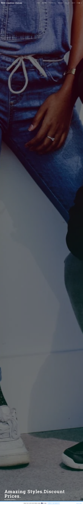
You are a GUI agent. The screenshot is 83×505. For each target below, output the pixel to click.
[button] (77, 2)
